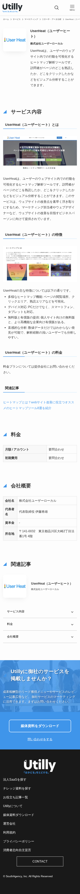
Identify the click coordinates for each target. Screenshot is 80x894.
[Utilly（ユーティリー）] (12, 7)
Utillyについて (13, 806)
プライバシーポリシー (18, 841)
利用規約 (9, 832)
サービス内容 (15, 611)
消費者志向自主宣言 (17, 850)
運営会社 (9, 823)
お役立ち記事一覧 (15, 797)
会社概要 (13, 636)
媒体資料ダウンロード (18, 815)
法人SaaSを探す (14, 779)
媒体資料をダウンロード (40, 726)
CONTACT (40, 861)
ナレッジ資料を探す (17, 788)
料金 (10, 624)
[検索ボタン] (56, 7)
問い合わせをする (40, 739)
